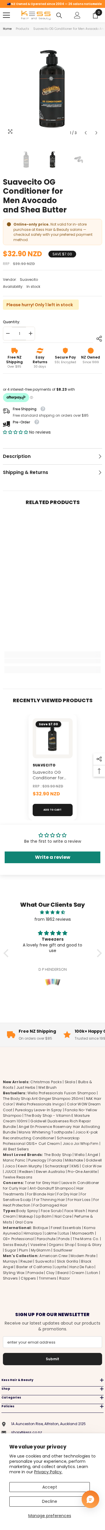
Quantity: (11, 321)
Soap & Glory (89, 1244)
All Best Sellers (16, 1149)
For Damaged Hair (50, 1205)
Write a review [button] (52, 857)
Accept (49, 1487)
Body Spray (27, 1210)
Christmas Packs (46, 1081)
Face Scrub (51, 1210)
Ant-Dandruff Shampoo (51, 1188)
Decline (49, 1501)
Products (22, 29)
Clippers (28, 1278)
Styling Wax (14, 1272)
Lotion (92, 1272)
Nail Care (63, 1216)
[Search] (59, 15)
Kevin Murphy (30, 1166)
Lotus (64, 1233)
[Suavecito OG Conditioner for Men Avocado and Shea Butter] (53, 738)
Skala (70, 1081)
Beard (63, 1272)
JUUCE (10, 1171)
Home (7, 29)
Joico (10, 1166)
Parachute (46, 1238)
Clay (50, 1272)
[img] (52, 912)
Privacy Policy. (48, 1472)
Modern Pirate (83, 1255)
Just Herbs (25, 1087)
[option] (52, 89)
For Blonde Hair (41, 1194)
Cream (77, 1272)
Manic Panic (14, 1160)
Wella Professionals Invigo (40, 1104)
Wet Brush (47, 1087)
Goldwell (94, 1160)
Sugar (10, 1250)
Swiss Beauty (15, 1244)
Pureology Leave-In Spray (38, 1109)
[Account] (77, 15)
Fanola (55, 1160)
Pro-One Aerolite (82, 1171)
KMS (75, 1166)
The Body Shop (58, 1154)
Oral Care (24, 1222)
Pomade (35, 1272)
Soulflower (62, 1250)
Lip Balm (44, 1216)
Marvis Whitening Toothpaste (45, 1132)
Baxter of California (34, 1266)
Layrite (60, 1266)
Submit (52, 1358)
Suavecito (29, 279)
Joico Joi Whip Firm (81, 1143)
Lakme (51, 1233)
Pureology (37, 1160)
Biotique (40, 1227)
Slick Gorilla (67, 1261)
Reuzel (26, 1261)
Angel (93, 1154)
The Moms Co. (86, 1238)
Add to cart (52, 809)
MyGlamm (40, 1250)
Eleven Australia (50, 1171)
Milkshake (74, 1160)
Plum (23, 1250)
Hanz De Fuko (81, 1266)
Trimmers (47, 1278)
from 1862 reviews (52, 919)
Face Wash (74, 1210)
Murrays (10, 1261)
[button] (85, 133)
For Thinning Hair (49, 1199)
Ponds (64, 1238)
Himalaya (33, 1233)
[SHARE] (97, 339)
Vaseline (38, 1244)
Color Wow (92, 1166)
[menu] (6, 15)
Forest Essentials (66, 1227)
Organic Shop (61, 1244)
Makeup (26, 1216)
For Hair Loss (79, 1199)
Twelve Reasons (17, 1177)
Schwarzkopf (57, 1166)
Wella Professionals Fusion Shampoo (61, 1093)
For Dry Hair (67, 1194)
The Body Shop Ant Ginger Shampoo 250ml (43, 1098)
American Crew (53, 1255)
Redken (26, 1171)
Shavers (10, 1278)
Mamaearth (83, 1233)
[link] (52, 661)
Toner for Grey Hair (42, 1182)
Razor (64, 1278)
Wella (79, 1154)
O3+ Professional (18, 1238)
